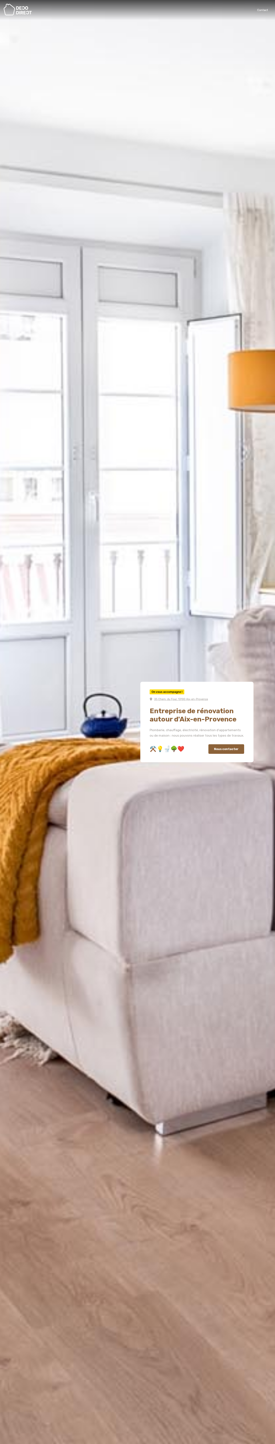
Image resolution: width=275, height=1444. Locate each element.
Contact (262, 10)
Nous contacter (226, 749)
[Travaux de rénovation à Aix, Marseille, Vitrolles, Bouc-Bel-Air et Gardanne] (18, 14)
